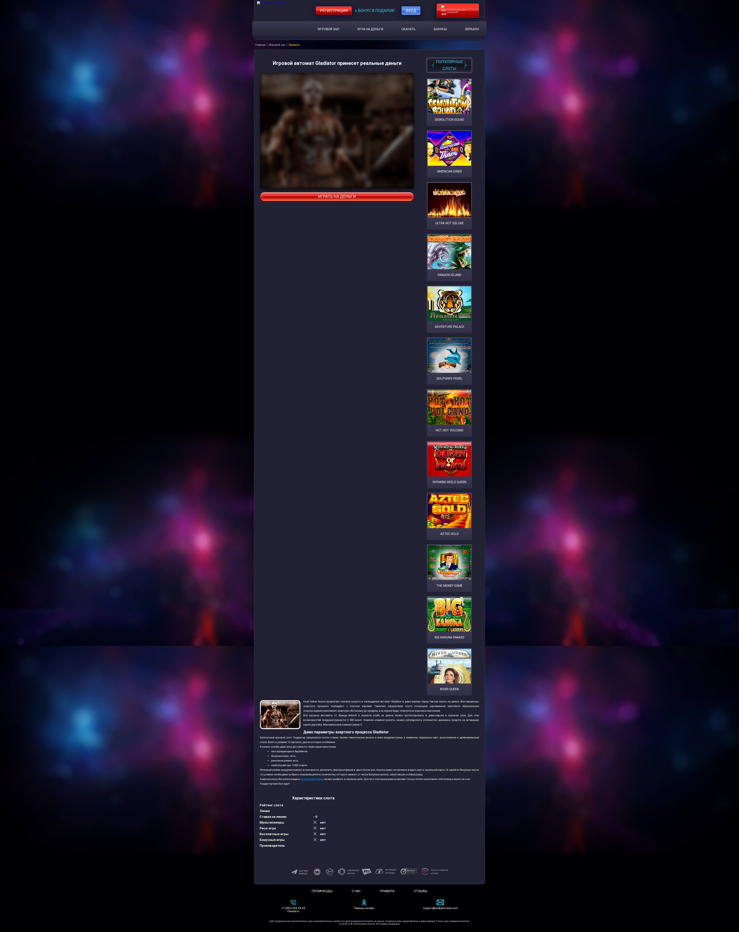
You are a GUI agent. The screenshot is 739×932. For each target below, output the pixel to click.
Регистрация (334, 10)
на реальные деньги (312, 779)
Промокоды (322, 891)
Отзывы (420, 891)
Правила (387, 891)
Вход (411, 10)
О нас (356, 891)
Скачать (408, 29)
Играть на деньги (337, 196)
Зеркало (472, 29)
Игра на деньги (370, 29)
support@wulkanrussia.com (440, 908)
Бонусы (440, 29)
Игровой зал (328, 29)
